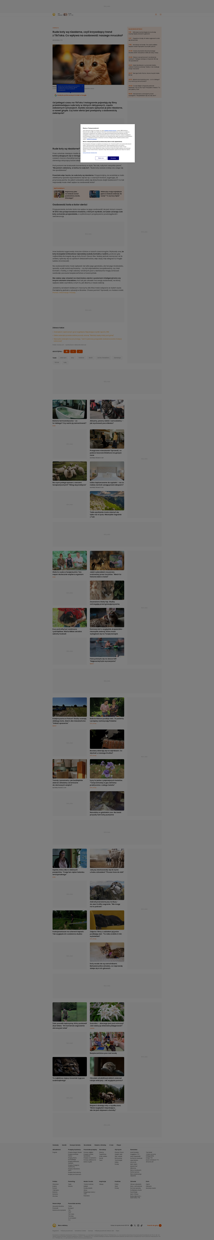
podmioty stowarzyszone (110, 130)
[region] (107, 143)
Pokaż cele (101, 158)
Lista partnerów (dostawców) (90, 152)
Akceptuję (113, 158)
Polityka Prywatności (92, 139)
